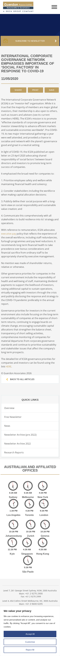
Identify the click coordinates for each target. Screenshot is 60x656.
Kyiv (12, 554)
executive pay (8, 233)
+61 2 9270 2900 (34, 593)
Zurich (30, 536)
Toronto (29, 515)
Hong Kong (42, 554)
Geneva (45, 536)
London (43, 515)
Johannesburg (13, 536)
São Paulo (28, 571)
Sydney (13, 497)
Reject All (30, 650)
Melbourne (28, 497)
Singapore (27, 554)
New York (43, 497)
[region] (30, 631)
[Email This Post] (18, 90)
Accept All (30, 634)
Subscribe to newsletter (30, 41)
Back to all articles (21, 379)
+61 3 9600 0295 (34, 603)
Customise (30, 642)
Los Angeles (13, 515)
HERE (8, 366)
